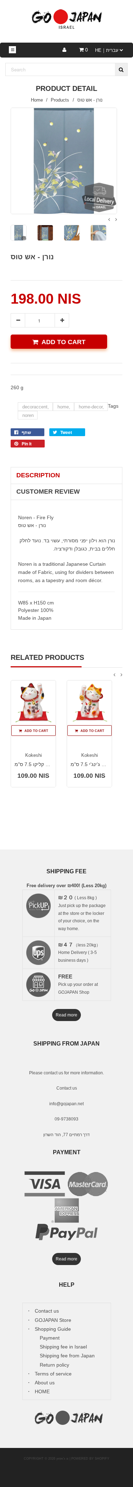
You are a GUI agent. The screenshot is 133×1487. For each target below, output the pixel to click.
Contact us (66, 1088)
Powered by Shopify (90, 1458)
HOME (42, 1391)
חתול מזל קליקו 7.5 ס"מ (40, 764)
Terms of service (53, 1374)
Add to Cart (63, 342)
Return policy (54, 1365)
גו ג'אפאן (62, 1458)
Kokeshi (33, 755)
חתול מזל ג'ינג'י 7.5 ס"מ (96, 764)
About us (45, 1382)
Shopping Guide (53, 1329)
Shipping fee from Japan (67, 1355)
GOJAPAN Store (53, 1320)
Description (38, 475)
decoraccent (35, 406)
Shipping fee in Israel (63, 1347)
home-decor (91, 406)
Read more (66, 1015)
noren (28, 415)
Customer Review (48, 491)
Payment (50, 1338)
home (63, 406)
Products (60, 100)
